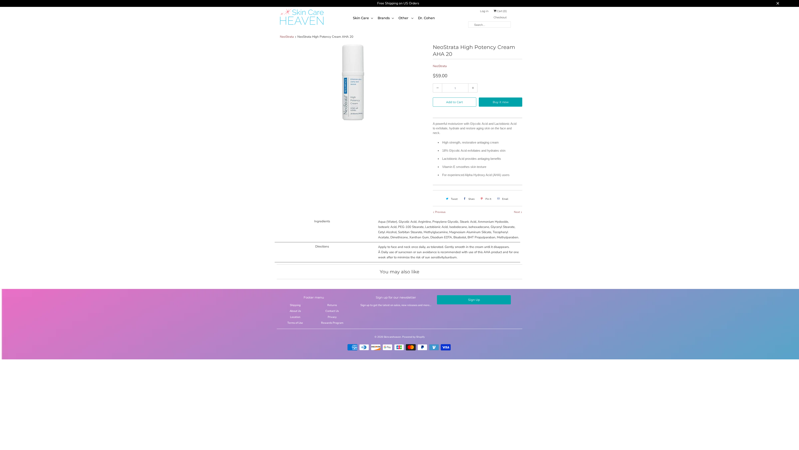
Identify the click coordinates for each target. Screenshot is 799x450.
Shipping (295, 305)
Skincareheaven (392, 337)
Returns (332, 305)
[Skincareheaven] (302, 25)
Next (517, 212)
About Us (295, 311)
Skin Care (361, 18)
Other (403, 18)
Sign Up (474, 300)
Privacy (332, 317)
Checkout (500, 17)
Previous (439, 212)
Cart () (501, 11)
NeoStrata (440, 66)
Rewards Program (332, 323)
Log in (484, 11)
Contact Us (332, 311)
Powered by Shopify (413, 337)
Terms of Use (295, 323)
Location (295, 317)
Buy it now (501, 102)
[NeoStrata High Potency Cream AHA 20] (353, 83)
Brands (384, 18)
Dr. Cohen (426, 18)
